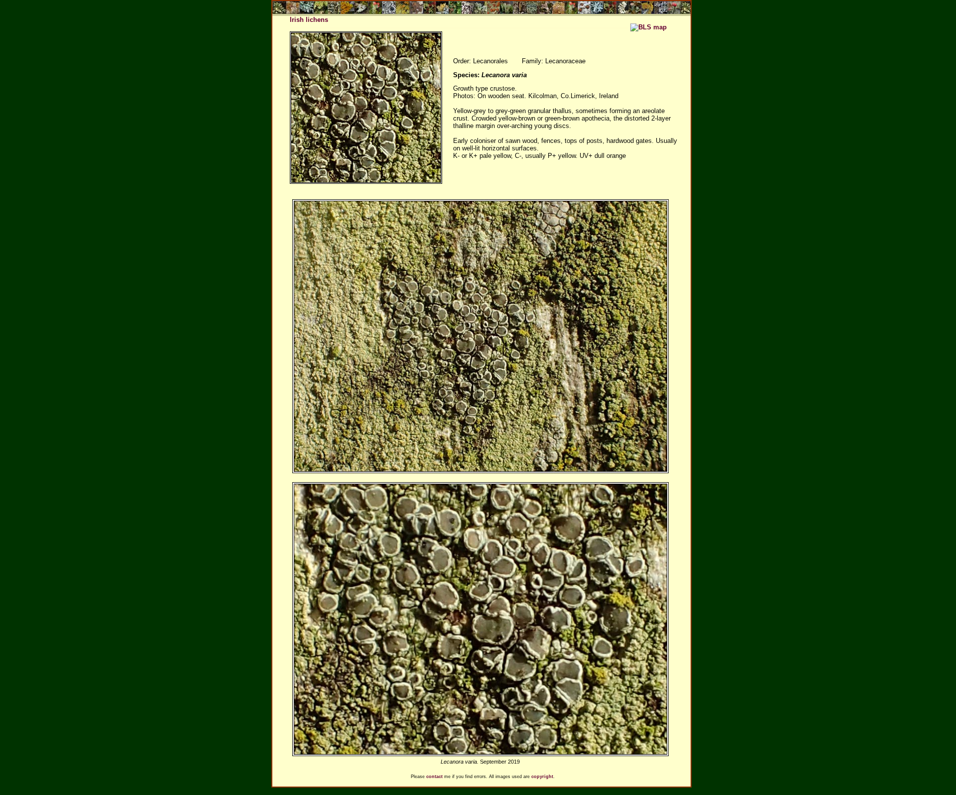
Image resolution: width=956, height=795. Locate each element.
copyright (542, 776)
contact (434, 776)
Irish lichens (309, 19)
